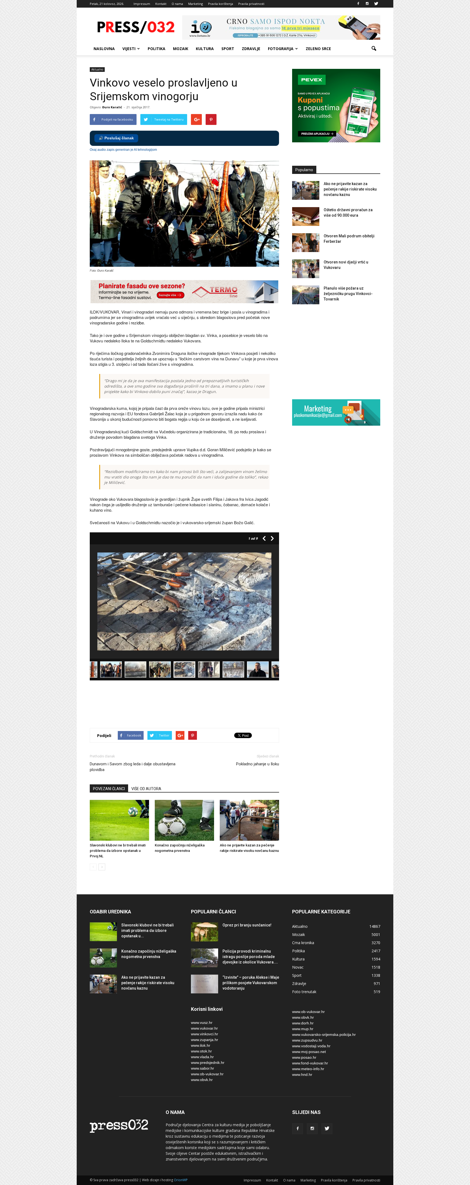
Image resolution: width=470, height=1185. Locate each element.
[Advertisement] (189, 704)
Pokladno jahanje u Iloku (257, 764)
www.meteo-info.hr (308, 1069)
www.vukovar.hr (204, 1028)
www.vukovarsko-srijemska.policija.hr (324, 1034)
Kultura (205, 48)
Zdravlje (251, 48)
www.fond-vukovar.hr (310, 1063)
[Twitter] (376, 4)
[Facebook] (358, 4)
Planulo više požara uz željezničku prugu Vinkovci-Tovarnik (348, 293)
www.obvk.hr (202, 1079)
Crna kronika (303, 942)
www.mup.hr (302, 1029)
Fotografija (280, 48)
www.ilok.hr (200, 1045)
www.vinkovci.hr (204, 1034)
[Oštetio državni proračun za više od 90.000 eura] (305, 216)
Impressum (142, 4)
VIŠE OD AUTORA (146, 789)
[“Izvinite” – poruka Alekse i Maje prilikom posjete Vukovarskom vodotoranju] (204, 984)
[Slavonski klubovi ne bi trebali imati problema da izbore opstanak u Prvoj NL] (119, 820)
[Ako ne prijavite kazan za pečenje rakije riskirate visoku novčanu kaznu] (249, 820)
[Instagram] (367, 4)
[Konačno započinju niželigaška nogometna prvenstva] (184, 820)
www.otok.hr (201, 1051)
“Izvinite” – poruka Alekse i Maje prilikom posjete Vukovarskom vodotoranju (250, 982)
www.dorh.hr (303, 1023)
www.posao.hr (304, 1057)
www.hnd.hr (302, 1074)
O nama (177, 4)
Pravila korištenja (220, 4)
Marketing (195, 4)
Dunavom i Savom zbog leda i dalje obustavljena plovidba (132, 767)
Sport (227, 48)
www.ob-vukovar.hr (207, 1074)
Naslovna (104, 48)
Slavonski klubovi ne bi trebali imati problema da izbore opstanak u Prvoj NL (118, 850)
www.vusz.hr (201, 1022)
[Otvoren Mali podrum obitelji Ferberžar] (305, 242)
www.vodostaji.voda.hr (311, 1046)
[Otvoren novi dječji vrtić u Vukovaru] (305, 268)
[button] (373, 48)
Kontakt (160, 4)
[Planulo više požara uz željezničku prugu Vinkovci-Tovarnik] (305, 294)
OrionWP (181, 1180)
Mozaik (180, 48)
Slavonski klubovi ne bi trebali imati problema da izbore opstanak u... (147, 930)
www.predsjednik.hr (207, 1062)
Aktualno (97, 69)
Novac (298, 967)
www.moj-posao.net (309, 1051)
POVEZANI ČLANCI (109, 789)
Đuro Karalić (112, 107)
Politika (156, 48)
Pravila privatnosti (251, 4)
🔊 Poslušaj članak (116, 138)
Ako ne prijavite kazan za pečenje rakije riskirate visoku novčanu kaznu (350, 189)
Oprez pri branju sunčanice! (246, 925)
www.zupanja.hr (204, 1039)
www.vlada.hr (202, 1057)
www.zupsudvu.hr (307, 1040)
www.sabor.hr (202, 1068)
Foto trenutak (304, 991)
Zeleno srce (318, 48)
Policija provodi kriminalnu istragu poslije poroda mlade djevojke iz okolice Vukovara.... (250, 956)
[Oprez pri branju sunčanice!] (204, 931)
